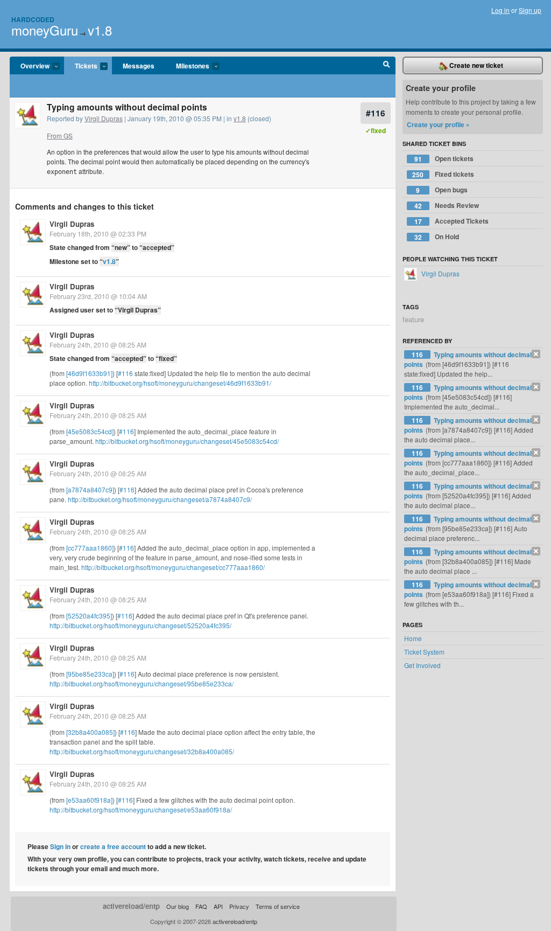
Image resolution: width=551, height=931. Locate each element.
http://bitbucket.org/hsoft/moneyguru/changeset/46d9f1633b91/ (180, 382)
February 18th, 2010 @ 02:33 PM (98, 233)
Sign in (60, 846)
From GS (60, 135)
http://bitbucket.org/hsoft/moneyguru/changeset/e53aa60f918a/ (141, 809)
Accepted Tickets (451, 221)
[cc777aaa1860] (90, 547)
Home (413, 638)
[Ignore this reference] (536, 354)
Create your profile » (438, 124)
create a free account (113, 846)
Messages (138, 66)
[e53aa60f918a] (89, 799)
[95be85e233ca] (90, 673)
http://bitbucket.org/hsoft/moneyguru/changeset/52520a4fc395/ (140, 625)
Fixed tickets (443, 174)
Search (386, 66)
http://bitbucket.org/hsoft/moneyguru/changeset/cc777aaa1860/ (173, 567)
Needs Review (446, 205)
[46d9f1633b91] (89, 373)
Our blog (177, 906)
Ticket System (424, 651)
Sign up (530, 10)
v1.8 (100, 29)
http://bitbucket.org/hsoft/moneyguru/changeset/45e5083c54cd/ (187, 441)
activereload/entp (131, 906)
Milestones (187, 66)
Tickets (80, 66)
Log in (500, 10)
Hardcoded (32, 19)
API (218, 906)
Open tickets (444, 159)
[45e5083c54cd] (90, 431)
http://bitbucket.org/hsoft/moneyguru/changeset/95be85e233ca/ (142, 683)
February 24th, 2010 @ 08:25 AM (98, 344)
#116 (375, 113)
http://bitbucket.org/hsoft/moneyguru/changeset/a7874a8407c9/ (160, 499)
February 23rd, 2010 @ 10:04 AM (98, 296)
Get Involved (422, 665)
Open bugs (442, 190)
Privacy (239, 906)
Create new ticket (475, 65)
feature (413, 319)
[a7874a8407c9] (90, 489)
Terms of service (278, 906)
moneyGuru (44, 29)
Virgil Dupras (103, 118)
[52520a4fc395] (89, 615)
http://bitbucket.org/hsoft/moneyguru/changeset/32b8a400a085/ (142, 751)
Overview (30, 66)
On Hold (436, 237)
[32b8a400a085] (90, 732)
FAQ (201, 906)
